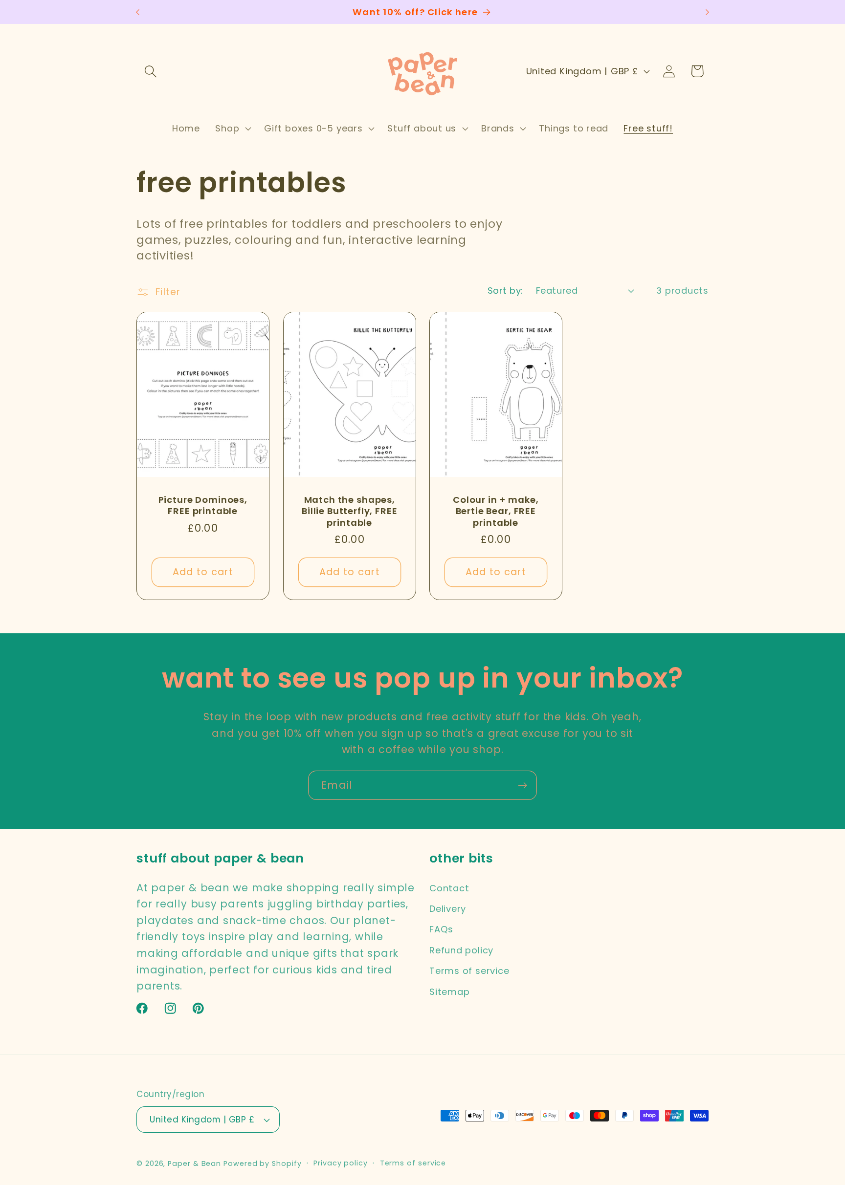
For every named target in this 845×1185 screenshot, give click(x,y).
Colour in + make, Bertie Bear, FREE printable (495, 511)
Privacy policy (340, 1163)
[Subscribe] (522, 785)
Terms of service (469, 971)
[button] (150, 71)
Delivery (447, 909)
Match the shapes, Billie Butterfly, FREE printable (349, 511)
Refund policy (461, 950)
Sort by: (505, 290)
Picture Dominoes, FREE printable (202, 505)
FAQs (441, 929)
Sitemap (449, 992)
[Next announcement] (707, 12)
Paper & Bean (194, 1163)
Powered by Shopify (262, 1163)
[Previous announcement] (138, 12)
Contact (449, 888)
